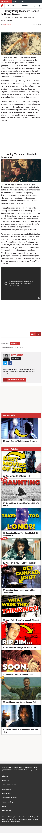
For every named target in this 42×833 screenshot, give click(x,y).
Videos (15, 1)
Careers (4, 806)
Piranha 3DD (15, 344)
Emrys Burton (8, 24)
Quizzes (21, 1)
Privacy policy (6, 789)
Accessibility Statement (9, 797)
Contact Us (5, 780)
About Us (5, 776)
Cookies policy (6, 793)
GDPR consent (6, 810)
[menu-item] (7, 5)
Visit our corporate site (31, 770)
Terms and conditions (9, 785)
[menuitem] (6, 1)
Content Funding (7, 802)
